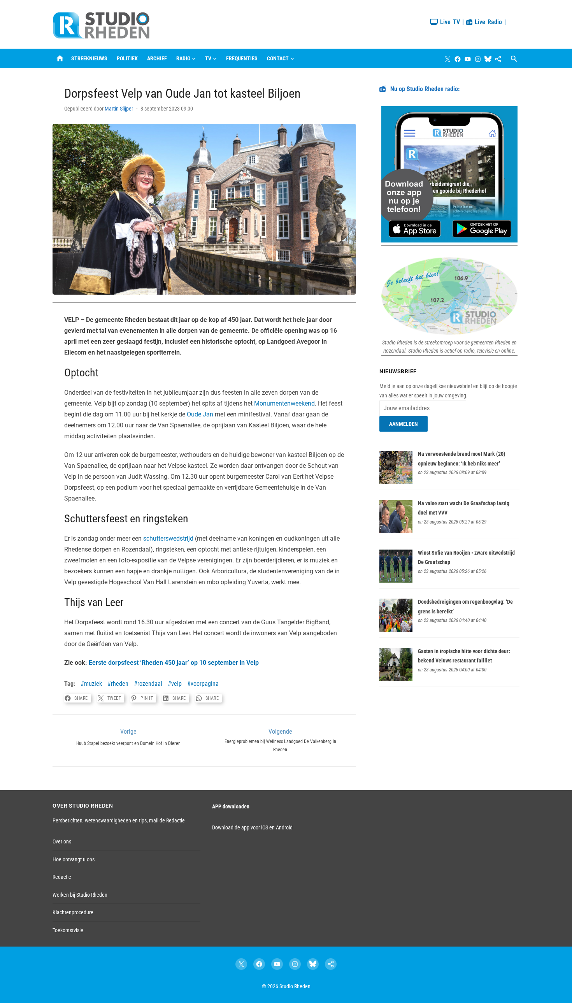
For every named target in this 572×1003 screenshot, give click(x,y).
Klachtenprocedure (73, 912)
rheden (119, 683)
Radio (183, 58)
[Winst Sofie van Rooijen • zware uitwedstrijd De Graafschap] (395, 581)
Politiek (127, 58)
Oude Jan (200, 414)
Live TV (449, 22)
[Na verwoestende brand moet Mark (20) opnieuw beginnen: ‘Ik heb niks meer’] (395, 482)
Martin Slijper (119, 108)
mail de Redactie (167, 820)
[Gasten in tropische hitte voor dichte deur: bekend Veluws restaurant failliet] (395, 679)
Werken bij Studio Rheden (80, 895)
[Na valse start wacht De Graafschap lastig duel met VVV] (395, 531)
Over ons (62, 841)
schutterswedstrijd (168, 538)
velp (176, 683)
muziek (93, 683)
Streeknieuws (89, 58)
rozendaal (149, 683)
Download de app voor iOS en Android (252, 827)
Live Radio (487, 22)
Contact (278, 58)
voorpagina (205, 683)
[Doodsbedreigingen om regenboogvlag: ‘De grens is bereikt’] (395, 630)
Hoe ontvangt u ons (74, 859)
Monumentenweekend (284, 403)
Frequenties (242, 58)
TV (208, 58)
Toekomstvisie (68, 930)
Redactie (62, 877)
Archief (157, 58)
